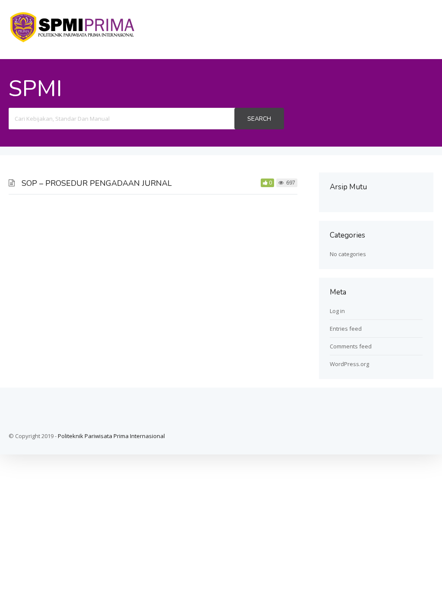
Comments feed (351, 346)
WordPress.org (349, 364)
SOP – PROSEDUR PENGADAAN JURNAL (97, 183)
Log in (337, 311)
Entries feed (346, 328)
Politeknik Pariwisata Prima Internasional (111, 436)
